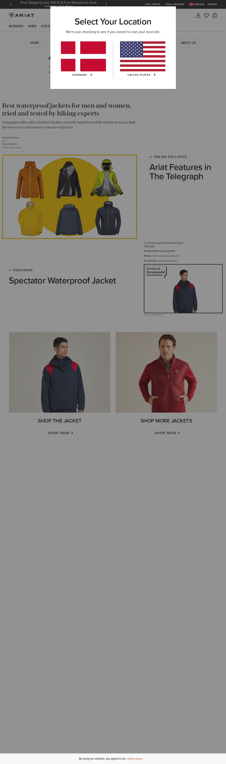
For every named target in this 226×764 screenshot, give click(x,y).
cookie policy (134, 759)
